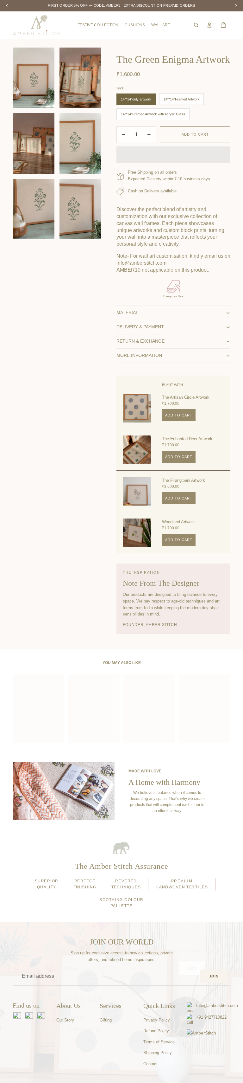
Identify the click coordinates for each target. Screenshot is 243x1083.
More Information (139, 355)
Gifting (106, 1020)
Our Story (65, 1020)
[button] (173, 154)
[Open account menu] (209, 25)
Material (127, 312)
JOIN (214, 976)
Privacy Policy (156, 1020)
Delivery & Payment (140, 326)
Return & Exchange (140, 341)
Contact (150, 1063)
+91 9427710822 (211, 1017)
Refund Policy (156, 1030)
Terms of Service (159, 1042)
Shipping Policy (157, 1052)
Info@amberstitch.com (217, 1005)
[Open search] (196, 25)
